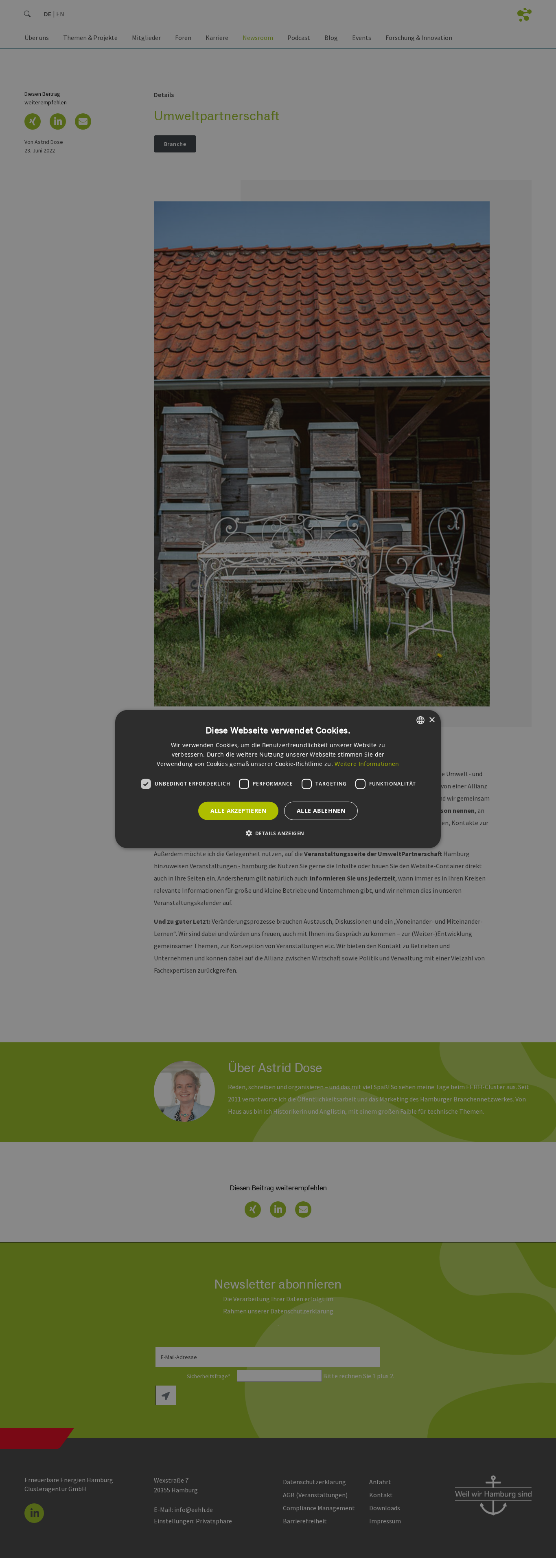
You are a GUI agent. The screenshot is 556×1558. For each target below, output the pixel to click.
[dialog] (278, 779)
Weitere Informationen (367, 763)
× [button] (432, 720)
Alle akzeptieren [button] (238, 810)
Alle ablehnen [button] (321, 810)
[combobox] (420, 720)
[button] (278, 833)
